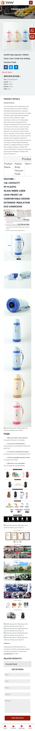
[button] (6, 67)
